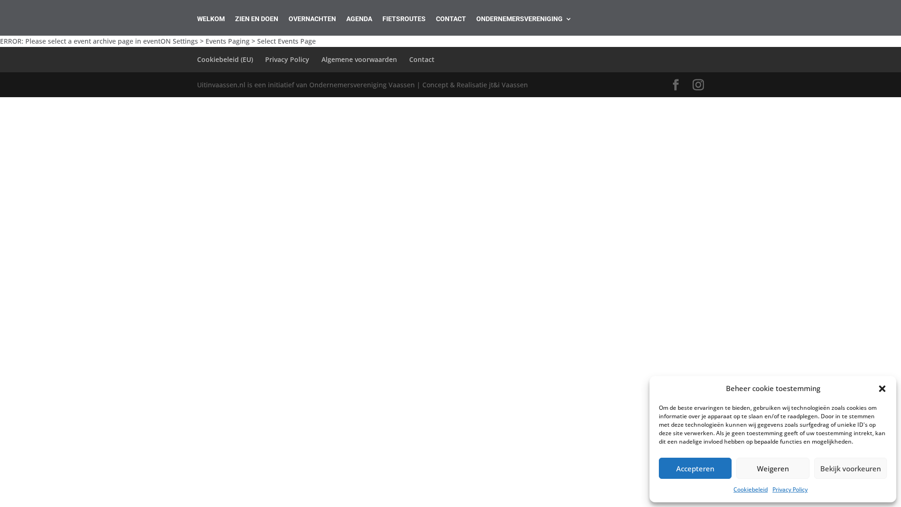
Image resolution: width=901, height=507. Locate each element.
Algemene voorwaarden (359, 59)
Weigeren (773, 468)
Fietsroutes (404, 19)
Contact (451, 19)
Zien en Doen (256, 19)
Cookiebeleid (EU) (225, 59)
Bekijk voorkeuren (850, 468)
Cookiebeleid (750, 489)
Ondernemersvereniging (519, 19)
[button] (882, 388)
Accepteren (695, 468)
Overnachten (312, 19)
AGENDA (359, 19)
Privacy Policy (790, 489)
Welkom (211, 19)
